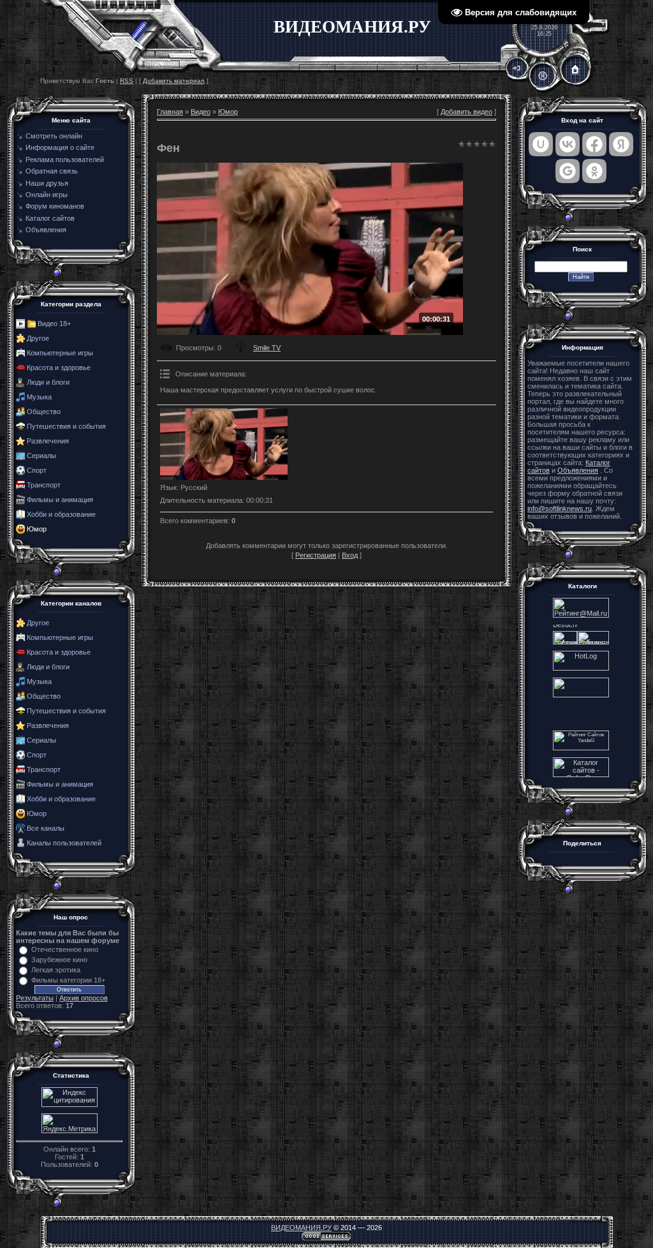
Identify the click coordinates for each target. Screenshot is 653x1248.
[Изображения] (224, 444)
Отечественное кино (64, 949)
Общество (44, 411)
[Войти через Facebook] (594, 144)
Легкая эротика (55, 970)
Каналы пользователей (64, 843)
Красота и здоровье (59, 367)
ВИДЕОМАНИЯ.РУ (301, 1227)
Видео (200, 111)
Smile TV (267, 348)
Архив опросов (83, 998)
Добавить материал (174, 80)
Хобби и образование (61, 514)
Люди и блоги (48, 382)
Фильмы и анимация (60, 499)
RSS (126, 80)
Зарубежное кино (59, 959)
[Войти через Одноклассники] (594, 171)
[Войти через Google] (567, 171)
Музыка (39, 397)
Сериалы (41, 455)
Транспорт (44, 485)
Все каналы (45, 828)
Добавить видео (466, 111)
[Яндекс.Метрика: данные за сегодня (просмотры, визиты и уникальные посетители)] (69, 1123)
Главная (170, 111)
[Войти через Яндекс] (621, 144)
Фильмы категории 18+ (68, 980)
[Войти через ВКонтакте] (567, 144)
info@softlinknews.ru (559, 508)
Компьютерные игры (60, 353)
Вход (350, 555)
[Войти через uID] (541, 144)
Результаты (35, 998)
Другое (38, 338)
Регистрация (315, 555)
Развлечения (48, 441)
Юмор (37, 529)
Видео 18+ (54, 323)
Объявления (577, 470)
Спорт (37, 470)
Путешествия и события (66, 426)
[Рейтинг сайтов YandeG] (581, 749)
